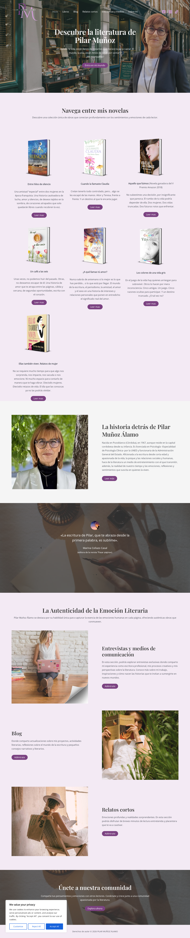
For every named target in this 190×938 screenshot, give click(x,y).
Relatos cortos (90, 11)
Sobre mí (133, 11)
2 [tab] (96, 574)
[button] (39, 215)
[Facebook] (164, 12)
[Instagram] (170, 12)
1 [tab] (93, 574)
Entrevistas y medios (113, 11)
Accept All (54, 926)
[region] (36, 916)
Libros (65, 11)
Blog (75, 11)
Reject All (36, 926)
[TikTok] (176, 12)
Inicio (55, 11)
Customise (18, 926)
